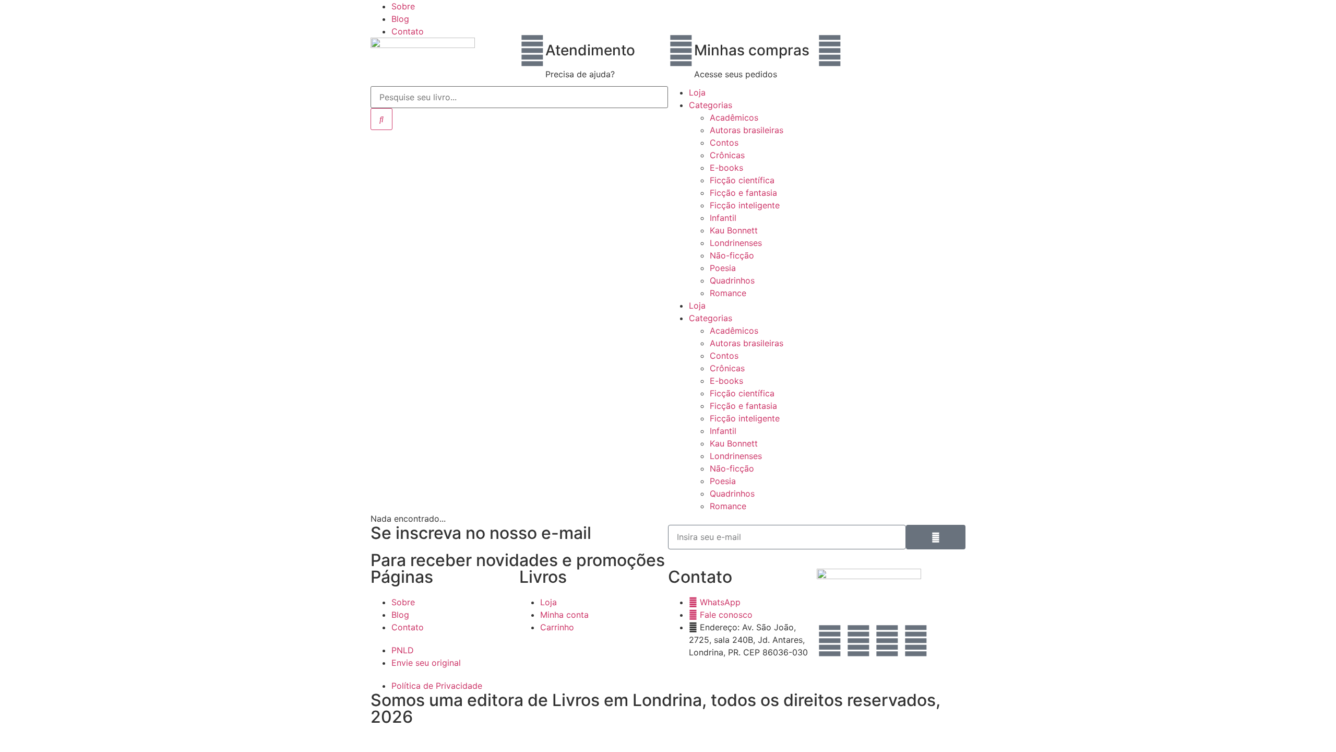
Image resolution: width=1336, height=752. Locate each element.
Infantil (723, 218)
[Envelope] (858, 641)
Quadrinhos (732, 280)
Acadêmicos (734, 117)
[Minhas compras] (681, 51)
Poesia (723, 268)
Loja (697, 92)
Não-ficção (732, 255)
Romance (728, 293)
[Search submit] (381, 119)
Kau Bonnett (734, 230)
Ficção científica (742, 180)
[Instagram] (830, 641)
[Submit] (935, 537)
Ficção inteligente (745, 205)
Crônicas (727, 155)
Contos (724, 142)
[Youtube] (916, 641)
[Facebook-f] (887, 641)
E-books (726, 167)
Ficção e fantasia (743, 192)
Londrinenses (736, 243)
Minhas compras (751, 50)
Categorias (710, 105)
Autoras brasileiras (746, 130)
